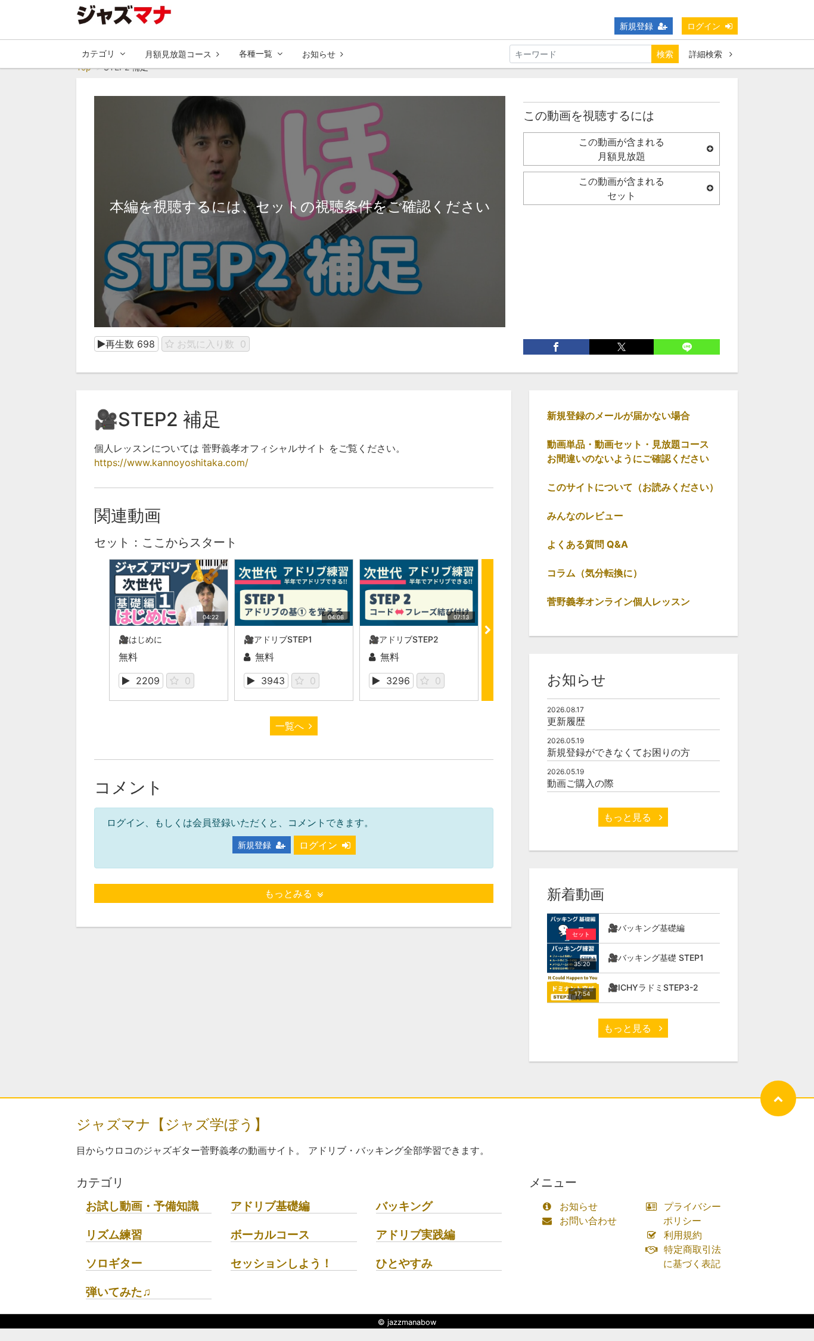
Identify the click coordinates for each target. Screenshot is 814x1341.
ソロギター (114, 1263)
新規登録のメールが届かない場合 (618, 415)
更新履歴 (566, 721)
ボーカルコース (270, 1234)
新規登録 (636, 26)
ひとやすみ (404, 1263)
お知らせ (318, 54)
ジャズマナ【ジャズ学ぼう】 (172, 1124)
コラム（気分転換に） (594, 573)
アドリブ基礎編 (270, 1206)
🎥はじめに (140, 639)
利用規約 (683, 1235)
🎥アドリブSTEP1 (278, 639)
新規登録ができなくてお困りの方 (618, 752)
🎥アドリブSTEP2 (404, 639)
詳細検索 (707, 54)
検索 (665, 54)
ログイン (703, 26)
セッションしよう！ (282, 1263)
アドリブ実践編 (415, 1234)
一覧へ (289, 726)
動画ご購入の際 (580, 783)
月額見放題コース (178, 54)
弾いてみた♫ (118, 1292)
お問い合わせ (588, 1221)
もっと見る (629, 817)
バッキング (404, 1206)
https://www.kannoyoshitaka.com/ (171, 462)
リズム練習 (114, 1234)
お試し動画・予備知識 (142, 1206)
